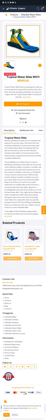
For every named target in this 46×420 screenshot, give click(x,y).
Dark (44, 209)
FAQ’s (6, 358)
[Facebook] (3, 2)
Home (6, 298)
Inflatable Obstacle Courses (14, 334)
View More (27, 97)
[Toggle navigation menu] (3, 9)
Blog (6, 306)
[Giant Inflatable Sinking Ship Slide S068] (12, 235)
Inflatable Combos (11, 320)
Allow (6, 415)
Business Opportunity (12, 345)
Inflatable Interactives (12, 325)
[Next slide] (40, 65)
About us (7, 303)
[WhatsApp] (26, 122)
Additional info (26, 130)
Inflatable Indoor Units (12, 331)
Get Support (24, 104)
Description (9, 130)
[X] (6, 2)
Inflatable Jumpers (11, 323)
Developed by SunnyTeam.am (23, 387)
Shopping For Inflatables (13, 342)
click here (8, 216)
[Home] (16, 9)
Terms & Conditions (11, 347)
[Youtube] (13, 2)
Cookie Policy (9, 356)
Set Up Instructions (11, 350)
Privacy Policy (9, 353)
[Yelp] (15, 2)
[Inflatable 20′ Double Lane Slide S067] (33, 235)
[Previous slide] (5, 65)
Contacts (7, 309)
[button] (10, 266)
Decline (15, 415)
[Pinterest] (10, 2)
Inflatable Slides (10, 317)
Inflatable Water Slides (31, 15)
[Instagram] (8, 2)
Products (14, 15)
